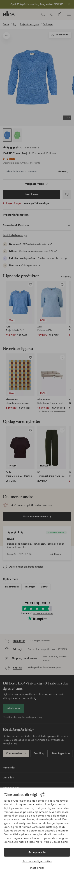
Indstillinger (37, 867)
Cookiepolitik (60, 841)
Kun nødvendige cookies (37, 861)
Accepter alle (37, 852)
